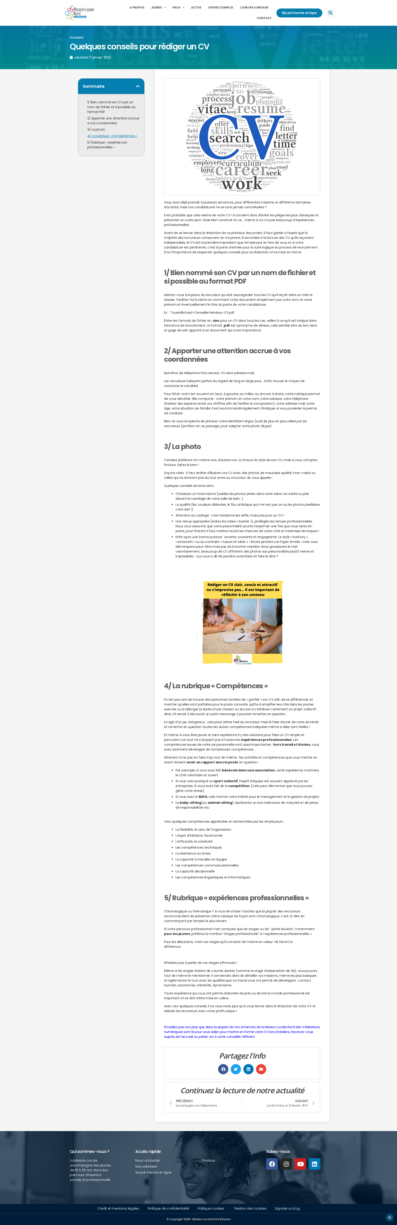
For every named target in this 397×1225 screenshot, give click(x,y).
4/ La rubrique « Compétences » (112, 136)
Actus (196, 7)
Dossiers (77, 37)
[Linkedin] (314, 1164)
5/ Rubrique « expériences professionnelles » (107, 145)
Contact (264, 18)
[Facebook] (272, 1164)
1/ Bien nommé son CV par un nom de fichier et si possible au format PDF (111, 107)
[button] (330, 13)
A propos (137, 7)
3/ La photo (96, 129)
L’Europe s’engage (254, 7)
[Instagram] (286, 1164)
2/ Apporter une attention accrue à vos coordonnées (113, 120)
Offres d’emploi (220, 7)
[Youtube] (300, 1164)
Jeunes (156, 7)
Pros (176, 7)
